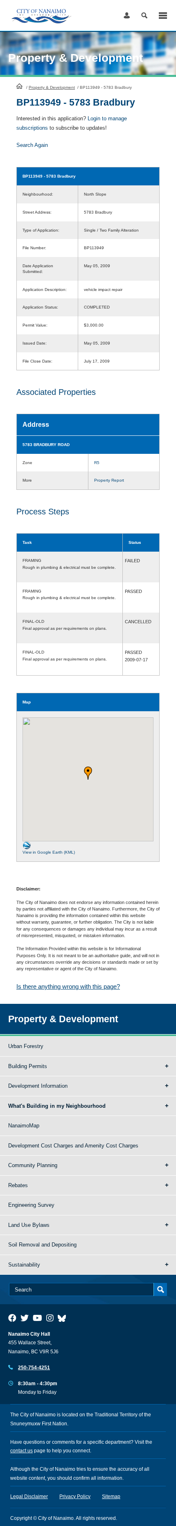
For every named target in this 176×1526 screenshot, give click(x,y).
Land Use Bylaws (29, 1225)
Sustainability (24, 1265)
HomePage (19, 86)
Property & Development (52, 87)
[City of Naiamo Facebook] (12, 1318)
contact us (21, 1451)
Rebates (18, 1185)
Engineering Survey (31, 1205)
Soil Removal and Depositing (42, 1245)
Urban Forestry (25, 1046)
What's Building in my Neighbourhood (57, 1106)
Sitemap (111, 1496)
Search (144, 15)
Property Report (109, 480)
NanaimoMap (23, 1126)
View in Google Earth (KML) (49, 852)
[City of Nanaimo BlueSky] (64, 1318)
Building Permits (27, 1066)
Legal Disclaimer (29, 1496)
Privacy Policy (74, 1496)
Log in (127, 15)
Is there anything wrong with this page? (68, 986)
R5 (96, 462)
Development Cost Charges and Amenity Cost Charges (73, 1146)
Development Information (38, 1086)
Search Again (32, 145)
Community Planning (32, 1165)
